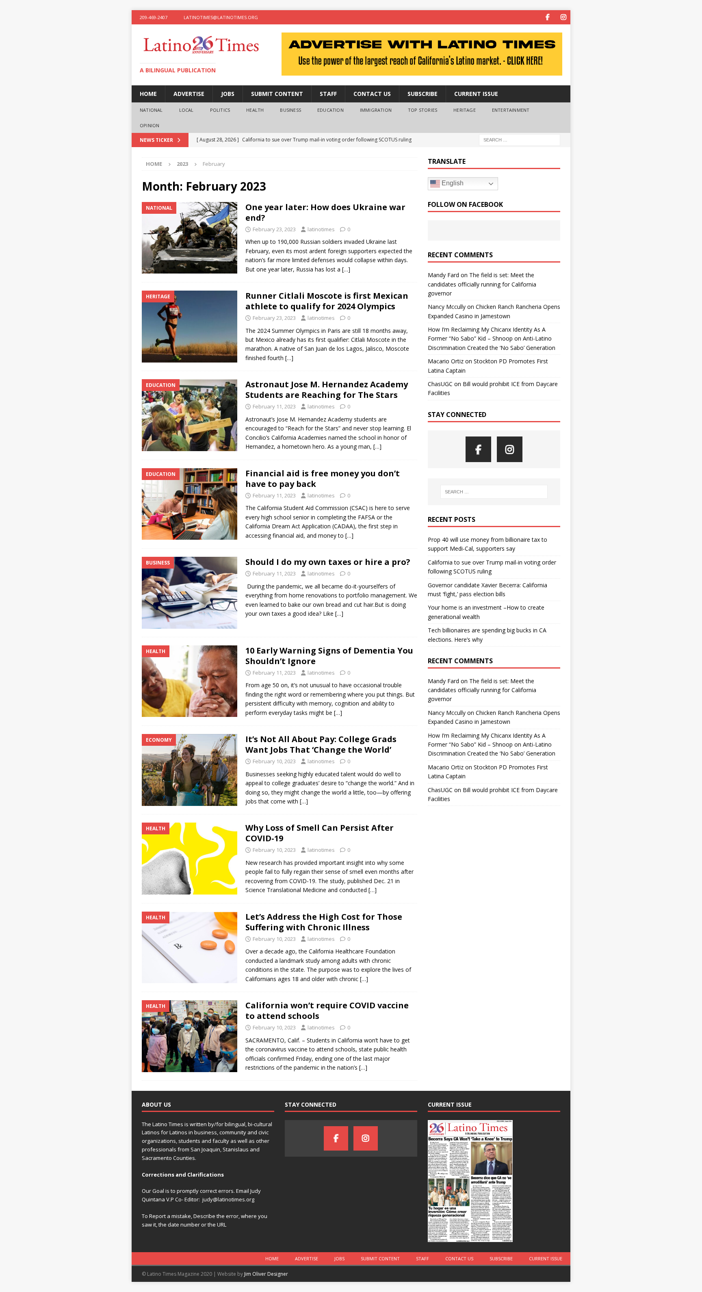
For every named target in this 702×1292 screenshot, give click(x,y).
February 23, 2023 (274, 229)
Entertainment (511, 110)
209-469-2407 (153, 17)
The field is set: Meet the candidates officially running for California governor (482, 284)
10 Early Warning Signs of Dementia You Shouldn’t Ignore (329, 656)
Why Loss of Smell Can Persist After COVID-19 (319, 833)
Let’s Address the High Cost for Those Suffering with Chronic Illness (323, 922)
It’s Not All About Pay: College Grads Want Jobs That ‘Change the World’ (320, 744)
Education (330, 110)
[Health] (189, 681)
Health (255, 110)
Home (148, 94)
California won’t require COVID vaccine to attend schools (327, 1010)
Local (186, 110)
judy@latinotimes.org (228, 1199)
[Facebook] (547, 17)
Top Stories (422, 110)
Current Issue (476, 94)
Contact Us (372, 94)
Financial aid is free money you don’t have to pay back (322, 478)
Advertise (188, 94)
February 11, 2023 (274, 406)
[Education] (189, 415)
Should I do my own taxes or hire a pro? (327, 561)
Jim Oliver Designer (266, 1273)
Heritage (464, 110)
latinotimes (321, 229)
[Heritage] (189, 327)
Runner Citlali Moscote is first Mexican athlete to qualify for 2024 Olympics (326, 301)
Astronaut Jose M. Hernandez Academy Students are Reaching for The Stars (326, 389)
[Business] (189, 593)
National (151, 110)
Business (290, 110)
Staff (328, 94)
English (452, 183)
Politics (220, 110)
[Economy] (189, 770)
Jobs (227, 94)
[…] (346, 269)
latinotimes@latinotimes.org (221, 17)
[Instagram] (563, 17)
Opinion (149, 125)
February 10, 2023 (274, 761)
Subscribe (422, 94)
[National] (189, 238)
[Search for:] (519, 139)
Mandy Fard (443, 275)
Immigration (376, 110)
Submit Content (277, 94)
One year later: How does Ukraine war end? (325, 212)
